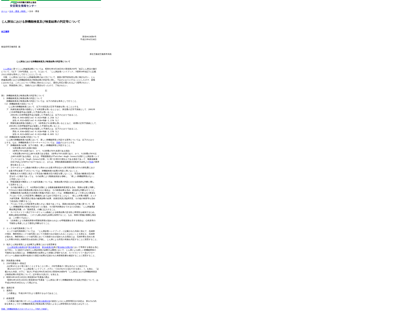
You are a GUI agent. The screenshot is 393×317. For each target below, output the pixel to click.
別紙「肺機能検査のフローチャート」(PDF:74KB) (25, 309)
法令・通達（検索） (18, 11)
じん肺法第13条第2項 (17, 247)
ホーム (4, 11)
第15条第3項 (34, 247)
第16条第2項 (48, 247)
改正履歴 (5, 31)
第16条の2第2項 (65, 247)
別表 (91, 162)
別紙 (58, 142)
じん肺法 (7, 69)
